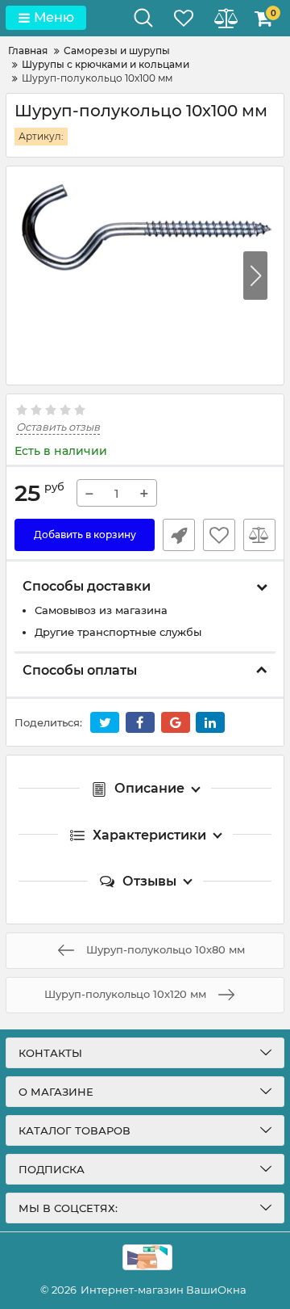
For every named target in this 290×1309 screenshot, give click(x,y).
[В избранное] (219, 535)
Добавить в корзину (85, 534)
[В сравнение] (259, 535)
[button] (255, 275)
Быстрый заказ (179, 535)
